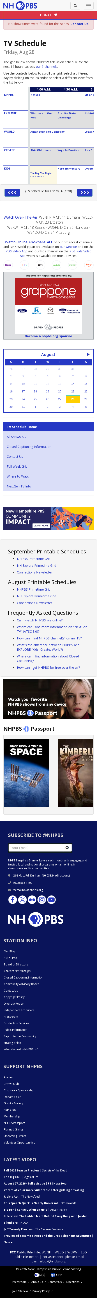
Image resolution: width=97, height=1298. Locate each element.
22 (86, 391)
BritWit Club (11, 1084)
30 (11, 406)
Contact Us (15, 456)
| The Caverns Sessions (33, 1229)
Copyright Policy (14, 997)
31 (23, 406)
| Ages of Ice (21, 1177)
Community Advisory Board (21, 984)
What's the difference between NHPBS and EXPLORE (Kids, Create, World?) (48, 647)
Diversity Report (14, 1004)
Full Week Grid (17, 466)
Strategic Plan (12, 1043)
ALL (50, 242)
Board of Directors (16, 964)
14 (72, 383)
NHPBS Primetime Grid (34, 559)
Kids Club (10, 1110)
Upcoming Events (15, 1136)
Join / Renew (20, 1291)
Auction (9, 1077)
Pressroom (11, 1017)
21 (72, 391)
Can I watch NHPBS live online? (39, 620)
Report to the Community (20, 1036)
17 (23, 391)
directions (62, 875)
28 (72, 399)
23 (11, 399)
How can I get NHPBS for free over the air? (48, 667)
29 (86, 399)
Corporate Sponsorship (19, 1090)
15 (86, 383)
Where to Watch (18, 476)
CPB (58, 1275)
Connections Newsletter (34, 572)
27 (59, 399)
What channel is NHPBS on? (21, 1049)
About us (37, 1282)
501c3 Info (10, 958)
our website (68, 247)
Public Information (15, 1030)
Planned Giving (13, 1129)
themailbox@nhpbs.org (28, 890)
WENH (46, 1252)
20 (59, 391)
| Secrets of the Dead (35, 1170)
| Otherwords (40, 1203)
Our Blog (9, 951)
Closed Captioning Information (29, 446)
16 (11, 391)
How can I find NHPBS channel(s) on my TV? (49, 638)
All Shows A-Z (17, 437)
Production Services (16, 1023)
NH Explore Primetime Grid (36, 565)
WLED (59, 1252)
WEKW (72, 1252)
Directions (72, 1282)
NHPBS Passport (14, 1123)
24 (23, 399)
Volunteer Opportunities (19, 1142)
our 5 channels (46, 66)
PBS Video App (16, 251)
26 (47, 399)
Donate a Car (12, 1097)
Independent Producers (19, 1010)
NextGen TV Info (19, 486)
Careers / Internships (17, 971)
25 (35, 399)
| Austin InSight (35, 1210)
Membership (12, 1116)
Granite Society (13, 1103)
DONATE (47, 15)
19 (47, 391)
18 (35, 391)
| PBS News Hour (36, 1183)
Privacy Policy (41, 1291)
